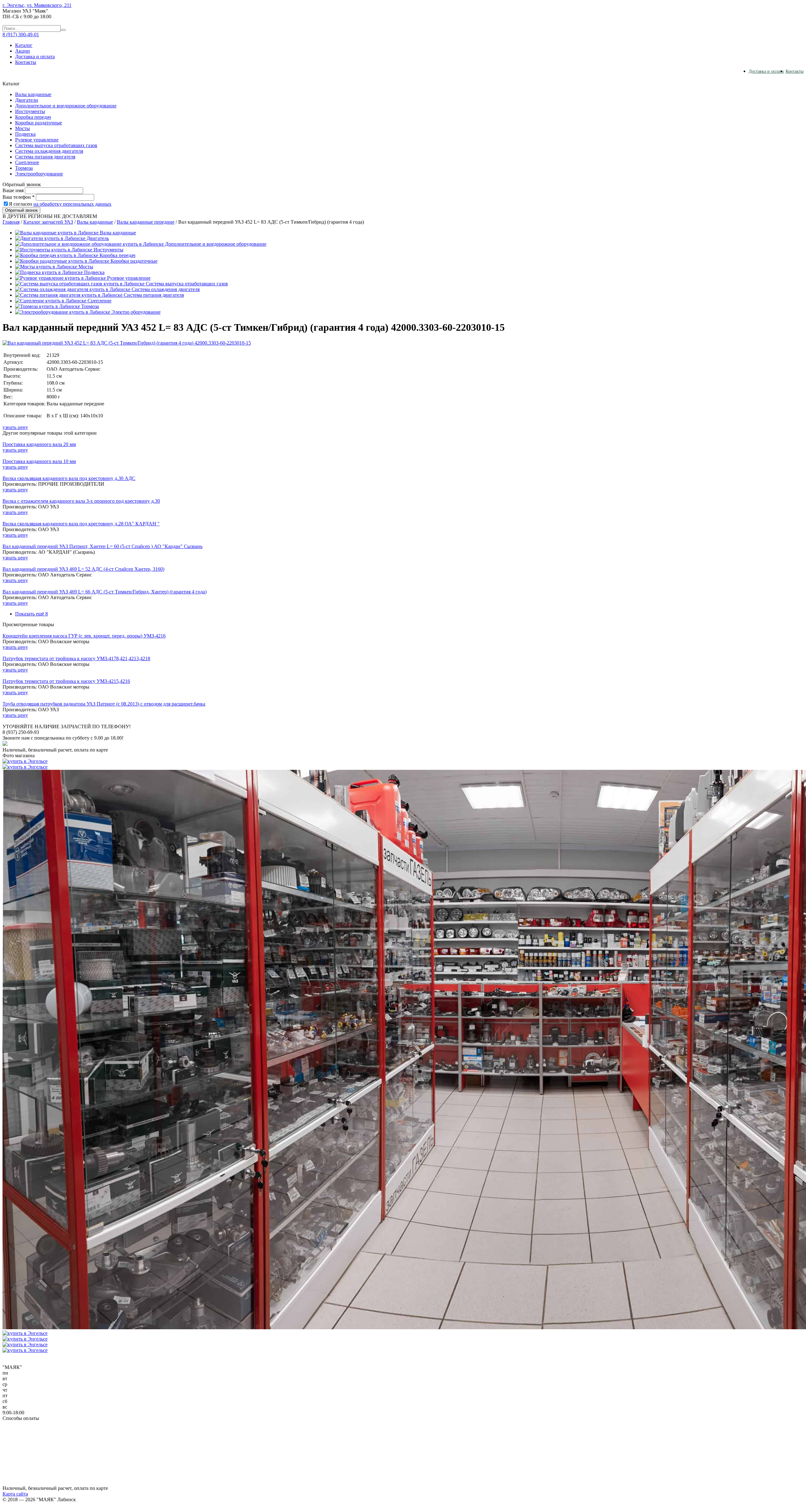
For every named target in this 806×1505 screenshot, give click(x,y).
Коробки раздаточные (38, 122)
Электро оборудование (135, 312)
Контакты (25, 62)
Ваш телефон (19, 197)
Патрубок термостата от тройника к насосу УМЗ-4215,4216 (66, 681)
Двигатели (26, 100)
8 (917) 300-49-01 (21, 34)
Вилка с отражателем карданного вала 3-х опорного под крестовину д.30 (81, 501)
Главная (11, 222)
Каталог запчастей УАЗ (48, 222)
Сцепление (27, 162)
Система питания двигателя (45, 156)
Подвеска (25, 134)
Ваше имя (13, 190)
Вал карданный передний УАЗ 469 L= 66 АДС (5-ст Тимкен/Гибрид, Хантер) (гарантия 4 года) (105, 591)
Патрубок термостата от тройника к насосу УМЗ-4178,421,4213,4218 (76, 658)
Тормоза (24, 168)
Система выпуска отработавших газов (56, 145)
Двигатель (97, 238)
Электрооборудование (39, 173)
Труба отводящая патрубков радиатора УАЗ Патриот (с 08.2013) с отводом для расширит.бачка (104, 704)
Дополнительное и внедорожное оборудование (65, 105)
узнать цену (15, 427)
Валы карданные (33, 94)
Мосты (22, 128)
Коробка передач (33, 117)
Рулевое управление (37, 139)
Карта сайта (15, 1493)
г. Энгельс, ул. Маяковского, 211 (37, 5)
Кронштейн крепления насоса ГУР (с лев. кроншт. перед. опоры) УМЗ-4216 (84, 635)
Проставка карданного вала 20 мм (39, 444)
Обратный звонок (21, 210)
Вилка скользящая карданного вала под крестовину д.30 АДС (69, 478)
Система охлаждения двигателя (49, 151)
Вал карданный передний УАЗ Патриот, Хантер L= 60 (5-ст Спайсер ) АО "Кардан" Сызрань (102, 546)
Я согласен (60, 204)
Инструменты (30, 111)
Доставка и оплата (35, 56)
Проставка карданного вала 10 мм (39, 461)
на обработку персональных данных (72, 204)
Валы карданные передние (145, 222)
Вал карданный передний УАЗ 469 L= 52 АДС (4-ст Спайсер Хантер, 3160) (83, 569)
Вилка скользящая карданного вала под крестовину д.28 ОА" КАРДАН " (81, 523)
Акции (22, 51)
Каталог (23, 45)
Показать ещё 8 (31, 613)
